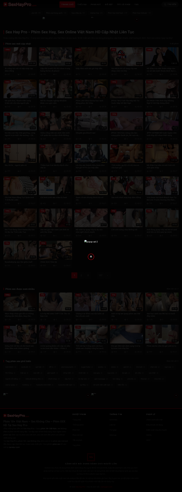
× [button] (91, 256)
